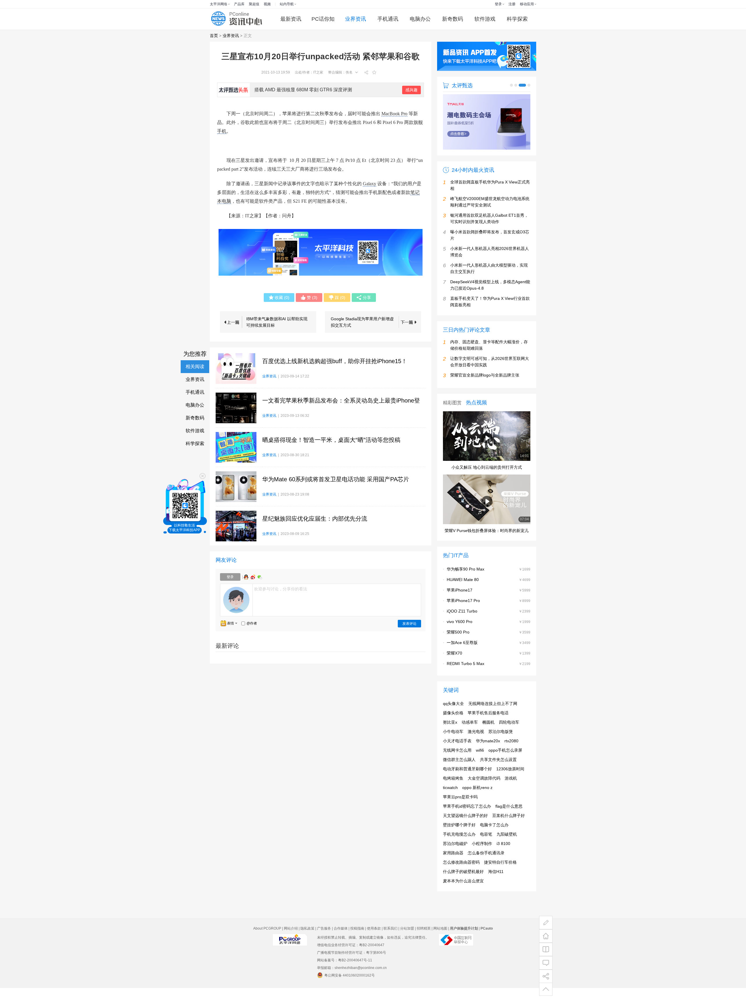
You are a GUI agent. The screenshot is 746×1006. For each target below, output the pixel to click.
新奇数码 (452, 19)
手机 (221, 131)
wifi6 (480, 768)
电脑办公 (420, 19)
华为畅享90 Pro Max (465, 587)
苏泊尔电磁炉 (455, 861)
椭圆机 (488, 740)
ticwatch (450, 805)
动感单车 (470, 740)
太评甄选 (462, 85)
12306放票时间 (510, 787)
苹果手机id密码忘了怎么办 (467, 824)
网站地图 (440, 946)
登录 (498, 4)
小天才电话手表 (457, 759)
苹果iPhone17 (459, 608)
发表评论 (409, 624)
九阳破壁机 (507, 852)
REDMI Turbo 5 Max (465, 681)
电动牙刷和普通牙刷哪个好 (467, 787)
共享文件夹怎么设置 (498, 777)
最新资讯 (290, 19)
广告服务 (324, 946)
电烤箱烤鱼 (453, 796)
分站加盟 (407, 946)
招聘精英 (424, 946)
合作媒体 (341, 946)
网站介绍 (291, 946)
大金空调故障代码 (484, 796)
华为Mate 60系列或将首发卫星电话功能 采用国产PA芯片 (335, 479)
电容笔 (486, 852)
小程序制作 (482, 861)
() (282, 297)
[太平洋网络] (289, 963)
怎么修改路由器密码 (461, 880)
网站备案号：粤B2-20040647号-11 (344, 978)
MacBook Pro (394, 113)
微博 (253, 577)
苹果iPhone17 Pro (463, 618)
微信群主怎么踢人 (459, 777)
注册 (512, 4)
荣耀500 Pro (458, 650)
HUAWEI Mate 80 (463, 597)
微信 (260, 577)
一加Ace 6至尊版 (462, 660)
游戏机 (511, 796)
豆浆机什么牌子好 (508, 833)
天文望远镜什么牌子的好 (465, 833)
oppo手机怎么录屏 (505, 768)
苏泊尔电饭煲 (500, 749)
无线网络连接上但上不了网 (492, 721)
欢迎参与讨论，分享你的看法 (280, 589)
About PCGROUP (267, 946)
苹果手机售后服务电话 (488, 731)
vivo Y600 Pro (459, 639)
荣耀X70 (454, 671)
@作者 (252, 623)
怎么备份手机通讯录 (486, 871)
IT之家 (318, 72)
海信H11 (496, 889)
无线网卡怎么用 (457, 768)
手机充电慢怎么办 (459, 852)
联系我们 (390, 946)
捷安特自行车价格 (500, 880)
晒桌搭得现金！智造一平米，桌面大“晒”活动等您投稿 (331, 440)
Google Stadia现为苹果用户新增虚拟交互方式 (362, 322)
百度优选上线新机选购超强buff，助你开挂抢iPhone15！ (334, 361)
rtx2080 (511, 759)
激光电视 (476, 749)
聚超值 (254, 4)
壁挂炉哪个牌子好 (459, 843)
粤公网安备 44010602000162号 (349, 993)
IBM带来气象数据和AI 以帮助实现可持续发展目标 (276, 322)
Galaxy (369, 183)
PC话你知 (323, 19)
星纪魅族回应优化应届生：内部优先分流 (314, 518)
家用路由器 (453, 871)
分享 (367, 297)
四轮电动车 (509, 740)
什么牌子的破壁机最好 (463, 889)
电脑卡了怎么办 (494, 843)
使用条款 (374, 946)
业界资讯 (355, 19)
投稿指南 (357, 946)
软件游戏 (484, 19)
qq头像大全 (453, 721)
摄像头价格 (453, 731)
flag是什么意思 (508, 824)
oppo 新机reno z (477, 805)
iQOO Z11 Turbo (462, 629)
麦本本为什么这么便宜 (463, 899)
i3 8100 (503, 861)
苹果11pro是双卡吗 (460, 815)
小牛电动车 (453, 749)
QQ (247, 577)
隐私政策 (307, 946)
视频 (267, 4)
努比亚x (450, 740)
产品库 (239, 4)
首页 (214, 36)
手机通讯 (387, 19)
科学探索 (517, 19)
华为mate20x (488, 759)
